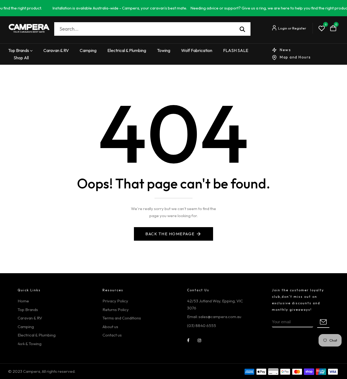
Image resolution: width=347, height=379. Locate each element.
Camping (88, 50)
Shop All (21, 57)
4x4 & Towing (29, 343)
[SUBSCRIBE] (323, 322)
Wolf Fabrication (196, 50)
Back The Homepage (170, 233)
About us (110, 326)
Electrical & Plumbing (126, 50)
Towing (163, 50)
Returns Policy (115, 309)
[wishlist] (321, 28)
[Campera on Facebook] (188, 340)
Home (23, 300)
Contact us (112, 335)
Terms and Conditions (121, 318)
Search (242, 29)
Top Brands (18, 50)
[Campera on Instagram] (199, 340)
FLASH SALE (235, 50)
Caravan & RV (56, 50)
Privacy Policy (115, 300)
